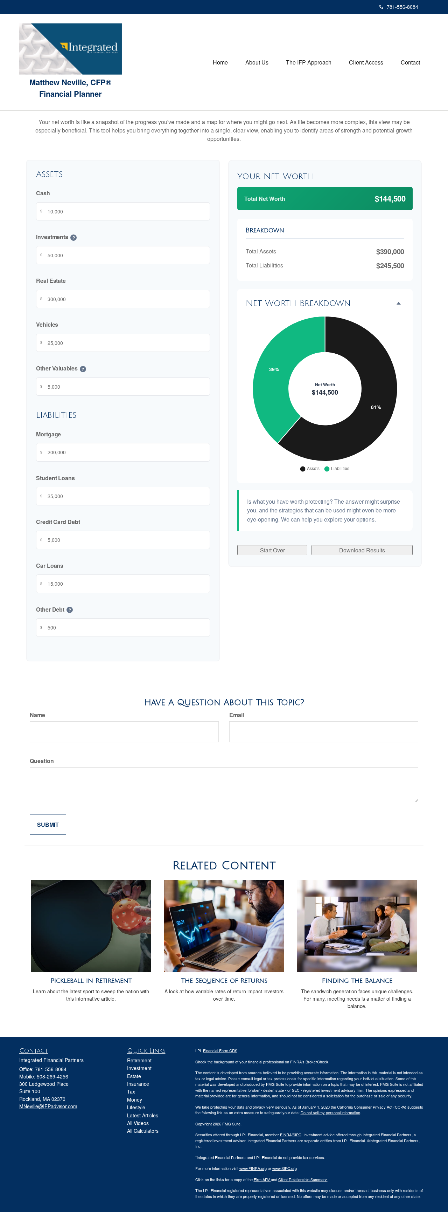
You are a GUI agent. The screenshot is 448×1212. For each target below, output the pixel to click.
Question (42, 761)
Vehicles (47, 325)
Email (236, 715)
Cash (43, 193)
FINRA (286, 1134)
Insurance (138, 1083)
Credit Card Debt (58, 522)
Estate (134, 1076)
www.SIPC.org (284, 1168)
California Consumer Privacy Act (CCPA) (371, 1107)
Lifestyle (136, 1107)
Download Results (362, 550)
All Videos (138, 1122)
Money (134, 1099)
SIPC (297, 1134)
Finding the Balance (357, 980)
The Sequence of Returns (224, 980)
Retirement (139, 1060)
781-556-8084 (402, 6)
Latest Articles (142, 1115)
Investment (139, 1067)
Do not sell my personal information (330, 1112)
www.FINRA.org (253, 1168)
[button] (257, 62)
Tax (131, 1091)
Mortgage (48, 434)
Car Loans (49, 565)
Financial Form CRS (220, 1050)
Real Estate (51, 281)
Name (37, 715)
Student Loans (55, 478)
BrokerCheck (317, 1061)
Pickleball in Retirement (91, 980)
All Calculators (143, 1130)
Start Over (272, 550)
